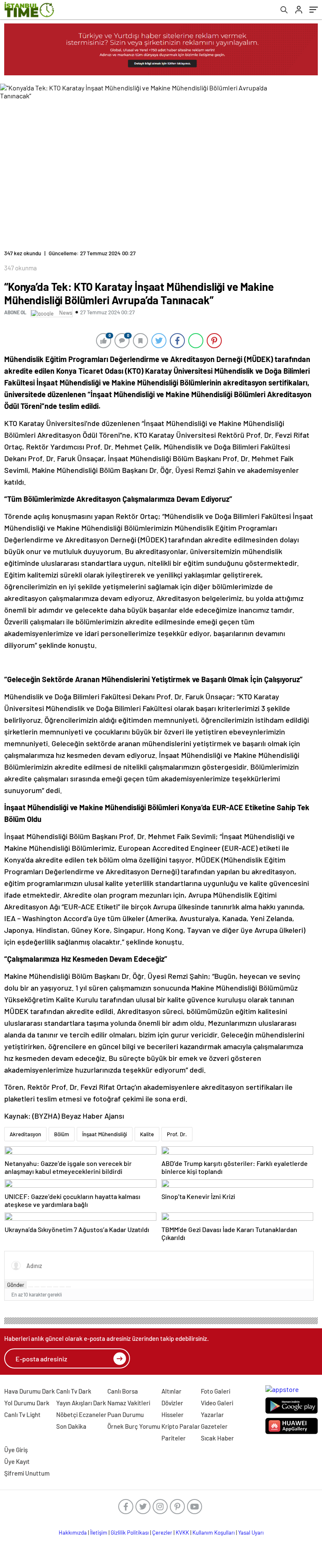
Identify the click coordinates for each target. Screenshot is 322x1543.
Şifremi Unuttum (26, 1473)
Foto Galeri (215, 1391)
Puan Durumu (125, 1414)
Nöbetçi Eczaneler (81, 1414)
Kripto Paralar (180, 1426)
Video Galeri (217, 1403)
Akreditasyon (25, 1134)
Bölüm (61, 1134)
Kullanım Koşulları (213, 1532)
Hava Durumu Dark (29, 1391)
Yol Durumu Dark (26, 1403)
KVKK (182, 1532)
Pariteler (173, 1438)
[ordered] (49, 1286)
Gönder (15, 1284)
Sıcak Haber (217, 1438)
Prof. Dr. (177, 1134)
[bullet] (55, 1286)
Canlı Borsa (122, 1391)
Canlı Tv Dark (73, 1391)
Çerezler (162, 1532)
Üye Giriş (16, 1449)
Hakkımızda (73, 1532)
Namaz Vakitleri (128, 1403)
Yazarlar (212, 1414)
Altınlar (171, 1391)
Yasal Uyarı (251, 1532)
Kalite (147, 1134)
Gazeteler (214, 1426)
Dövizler (172, 1403)
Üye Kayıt (17, 1461)
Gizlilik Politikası (130, 1532)
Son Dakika (71, 1426)
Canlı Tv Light (22, 1414)
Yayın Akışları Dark (81, 1403)
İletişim (98, 1532)
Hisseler (172, 1414)
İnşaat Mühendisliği (104, 1134)
